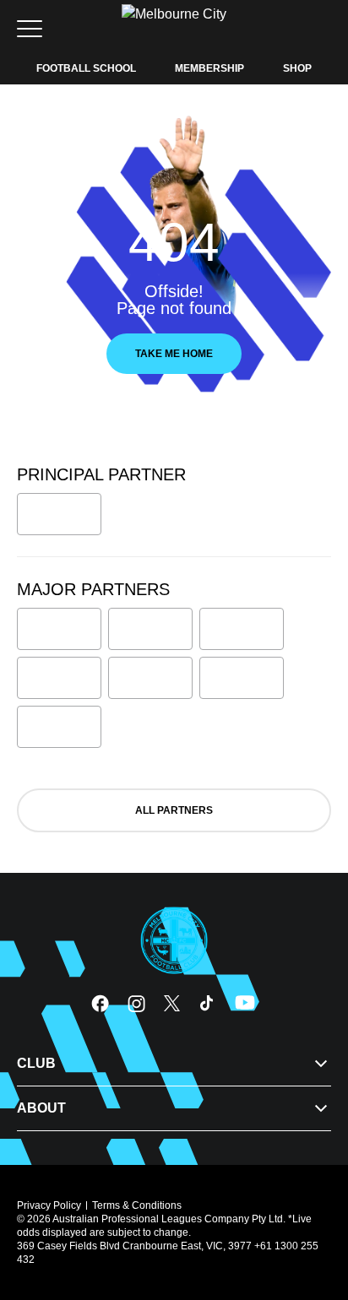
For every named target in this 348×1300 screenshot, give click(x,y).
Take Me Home (174, 354)
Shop (297, 68)
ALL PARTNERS (174, 810)
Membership (209, 68)
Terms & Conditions (137, 1205)
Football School (86, 68)
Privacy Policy (49, 1205)
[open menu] (29, 28)
